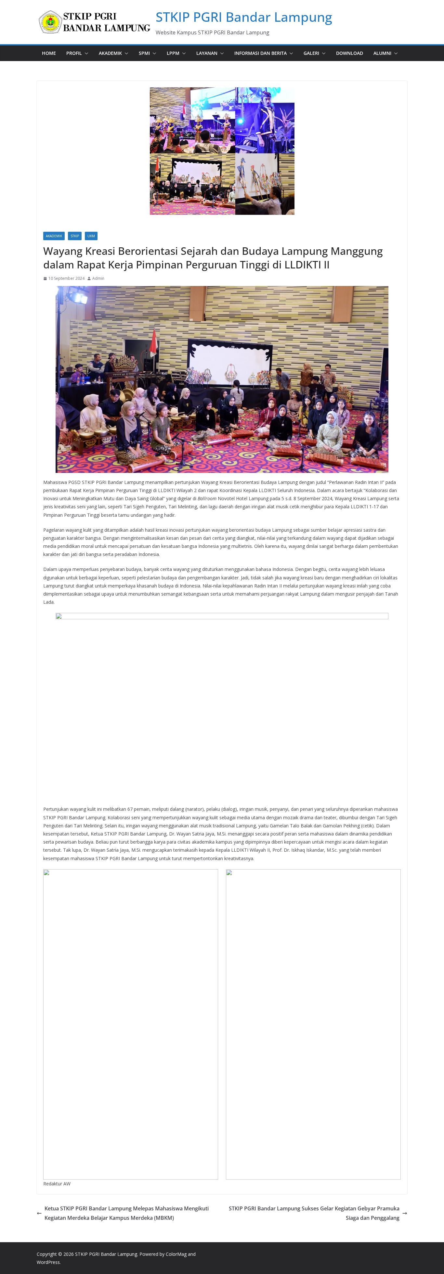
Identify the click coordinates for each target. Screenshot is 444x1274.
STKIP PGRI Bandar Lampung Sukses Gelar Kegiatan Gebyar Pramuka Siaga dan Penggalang (314, 1213)
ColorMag (176, 1254)
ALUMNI (382, 53)
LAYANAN (206, 53)
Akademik (54, 236)
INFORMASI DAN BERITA (260, 53)
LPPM (173, 53)
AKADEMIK (110, 53)
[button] (85, 53)
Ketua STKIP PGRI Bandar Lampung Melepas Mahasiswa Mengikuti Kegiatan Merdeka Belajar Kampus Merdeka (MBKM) (127, 1213)
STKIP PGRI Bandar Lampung (244, 17)
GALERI (311, 53)
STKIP (75, 236)
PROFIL (74, 53)
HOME (49, 53)
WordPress (48, 1262)
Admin (98, 278)
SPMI (144, 53)
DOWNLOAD (349, 53)
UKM (91, 236)
